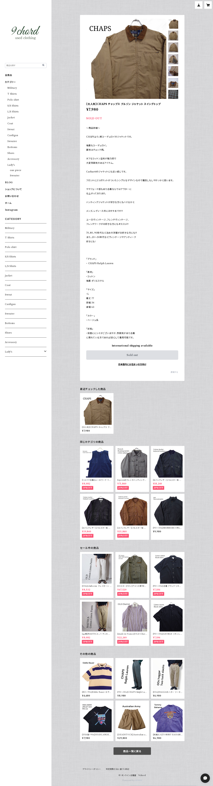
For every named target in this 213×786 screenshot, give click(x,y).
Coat (10, 123)
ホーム (8, 203)
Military (12, 88)
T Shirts (12, 93)
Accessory (13, 159)
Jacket (11, 117)
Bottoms (12, 147)
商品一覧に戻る (132, 751)
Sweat (11, 129)
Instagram (11, 209)
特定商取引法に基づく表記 (117, 769)
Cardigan (12, 135)
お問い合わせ (12, 196)
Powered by (128, 780)
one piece (15, 170)
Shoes (10, 153)
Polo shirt (13, 99)
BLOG (9, 182)
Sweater (12, 141)
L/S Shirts (13, 111)
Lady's (11, 165)
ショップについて (13, 189)
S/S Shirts (13, 105)
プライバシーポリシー (91, 769)
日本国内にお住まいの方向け (132, 364)
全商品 (8, 75)
